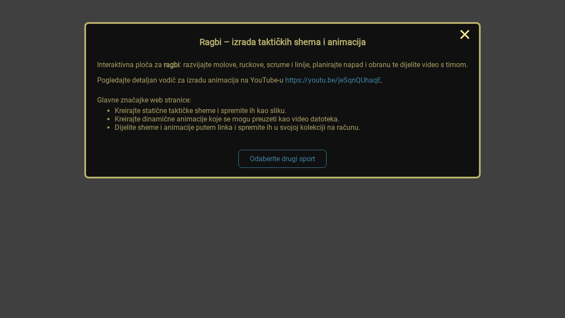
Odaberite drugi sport (282, 159)
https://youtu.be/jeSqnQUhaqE (333, 80)
